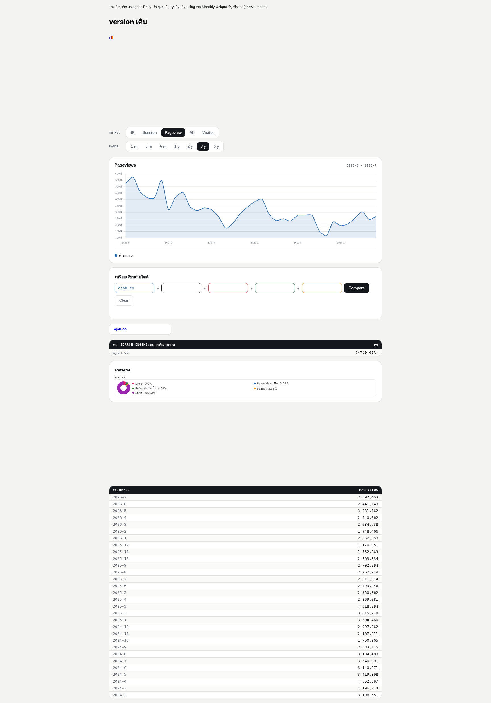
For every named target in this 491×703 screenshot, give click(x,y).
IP (133, 132)
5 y (216, 146)
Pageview (173, 132)
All (192, 132)
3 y (203, 146)
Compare (357, 288)
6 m (163, 146)
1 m (134, 146)
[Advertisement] (245, 82)
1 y (177, 146)
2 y (190, 146)
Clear (123, 300)
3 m (148, 146)
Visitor (208, 132)
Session (150, 132)
